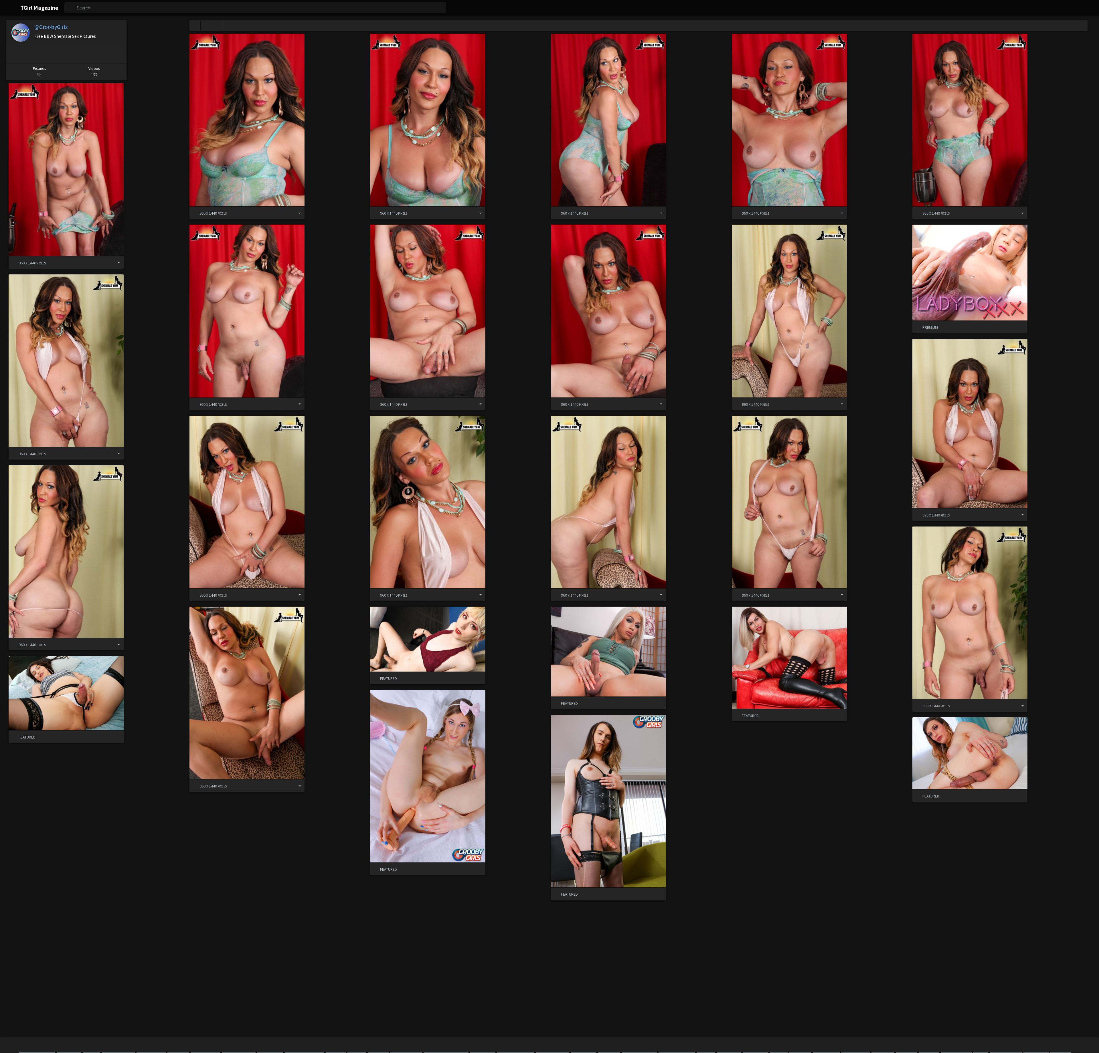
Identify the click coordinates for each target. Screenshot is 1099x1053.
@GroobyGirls (51, 26)
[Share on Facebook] (40, 54)
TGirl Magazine (39, 7)
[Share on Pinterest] (17, 54)
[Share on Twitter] (65, 54)
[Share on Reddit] (89, 54)
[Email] (114, 54)
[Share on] (295, 213)
